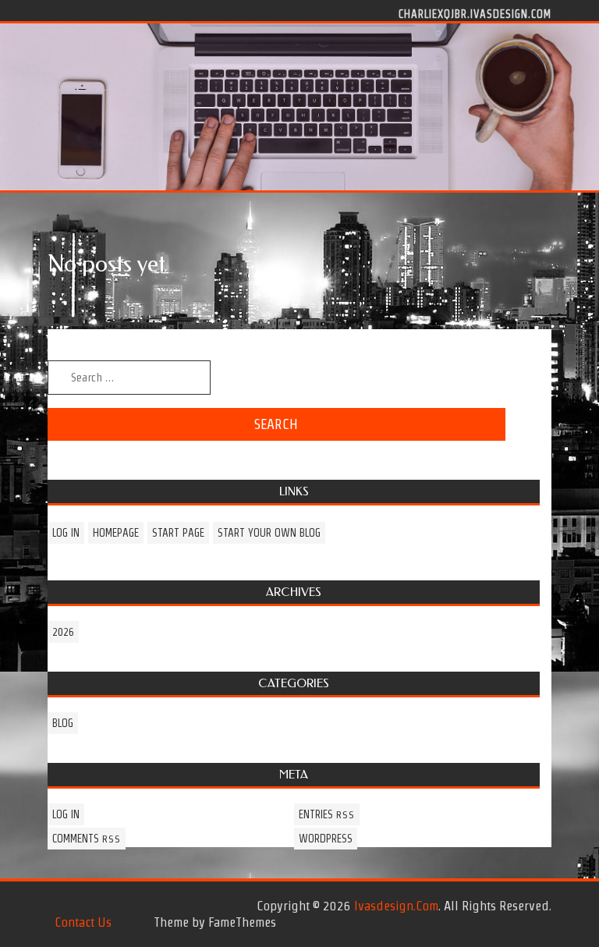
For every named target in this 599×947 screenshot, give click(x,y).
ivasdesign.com (396, 906)
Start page (178, 533)
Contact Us (83, 922)
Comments (86, 838)
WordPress (326, 838)
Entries (327, 814)
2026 (63, 632)
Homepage (116, 533)
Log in (66, 533)
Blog (62, 723)
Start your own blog (269, 533)
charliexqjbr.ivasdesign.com (475, 13)
